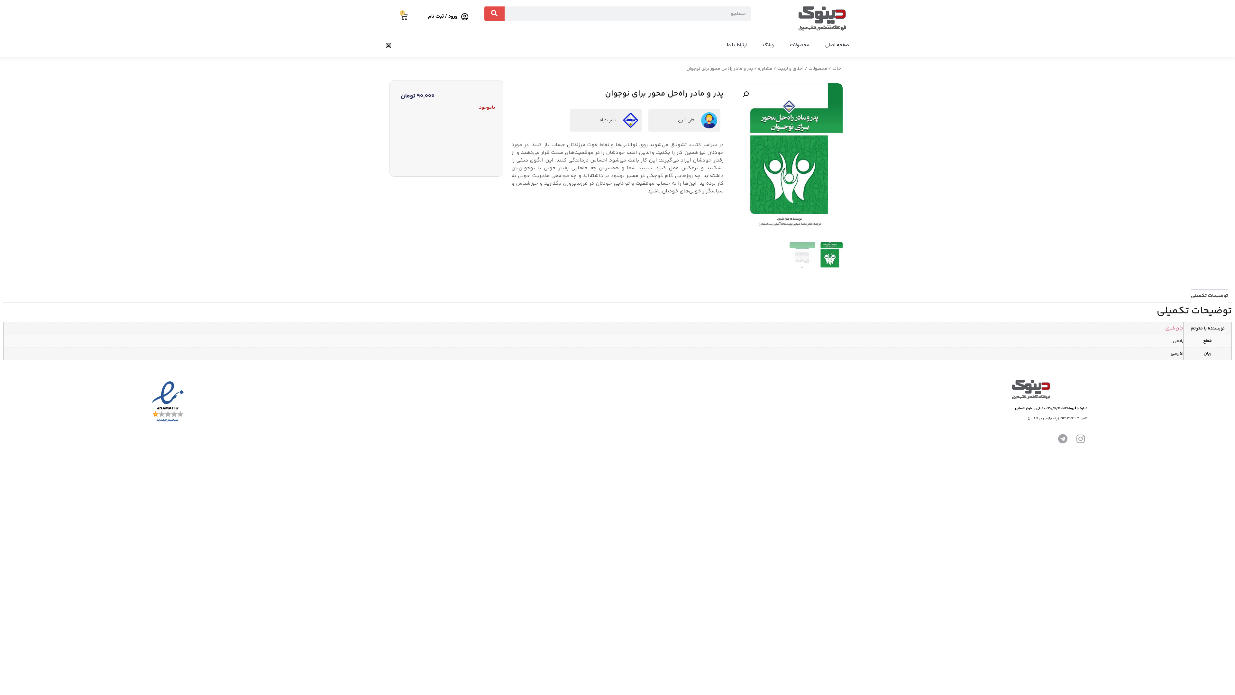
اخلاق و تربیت (790, 68)
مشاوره (765, 68)
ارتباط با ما (737, 45)
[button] (746, 94)
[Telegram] (1062, 439)
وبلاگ (768, 45)
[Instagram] (388, 45)
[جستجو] (494, 13)
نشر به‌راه (608, 120)
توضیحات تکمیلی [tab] (1209, 296)
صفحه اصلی (837, 45)
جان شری (686, 120)
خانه (836, 68)
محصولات (799, 45)
